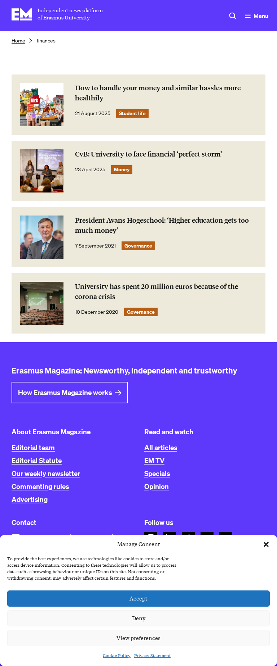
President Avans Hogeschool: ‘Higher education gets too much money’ (162, 225)
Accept (138, 598)
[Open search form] (233, 16)
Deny (138, 618)
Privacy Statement (152, 655)
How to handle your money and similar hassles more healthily (158, 93)
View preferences (138, 638)
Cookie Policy (117, 655)
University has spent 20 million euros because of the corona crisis (156, 291)
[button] (266, 544)
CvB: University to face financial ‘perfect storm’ (148, 154)
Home (18, 40)
